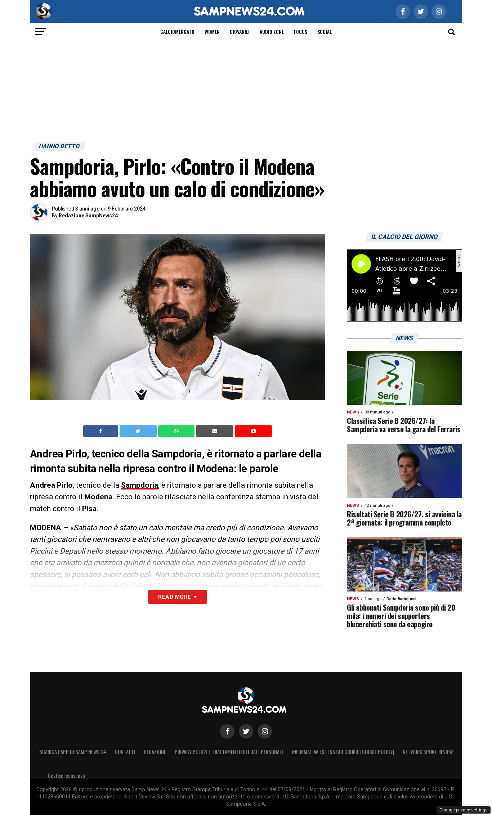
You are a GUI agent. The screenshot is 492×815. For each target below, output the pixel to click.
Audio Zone (272, 31)
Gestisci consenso (66, 775)
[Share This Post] (177, 431)
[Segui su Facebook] (227, 731)
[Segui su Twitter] (246, 731)
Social (324, 31)
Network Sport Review (428, 752)
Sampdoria (139, 485)
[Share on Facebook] (101, 431)
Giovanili (240, 31)
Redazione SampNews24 (88, 215)
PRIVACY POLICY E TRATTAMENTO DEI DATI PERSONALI (229, 752)
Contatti (125, 752)
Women (212, 31)
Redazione (155, 752)
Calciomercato (177, 31)
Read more (174, 597)
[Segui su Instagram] (265, 731)
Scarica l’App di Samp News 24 (72, 752)
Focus (300, 31)
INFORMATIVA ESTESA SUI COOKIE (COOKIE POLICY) (343, 752)
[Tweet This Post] (139, 431)
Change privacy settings (463, 809)
